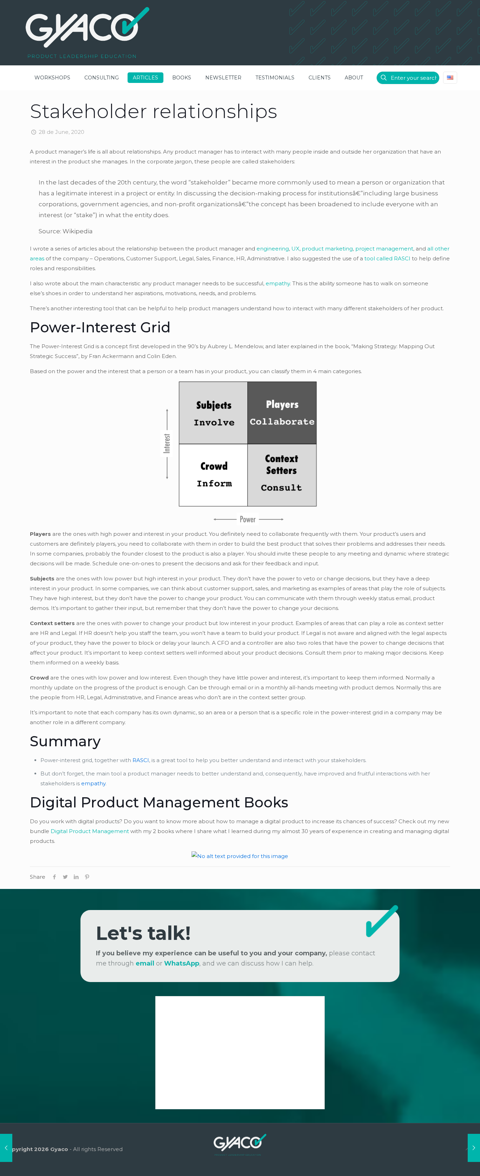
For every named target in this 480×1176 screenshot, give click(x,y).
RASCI (140, 760)
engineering (273, 248)
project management (384, 248)
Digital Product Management (90, 831)
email (145, 963)
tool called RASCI (387, 258)
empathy (278, 283)
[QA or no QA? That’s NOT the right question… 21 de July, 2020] (474, 1148)
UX (295, 248)
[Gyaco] (87, 32)
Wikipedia (78, 231)
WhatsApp (181, 963)
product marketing (327, 248)
